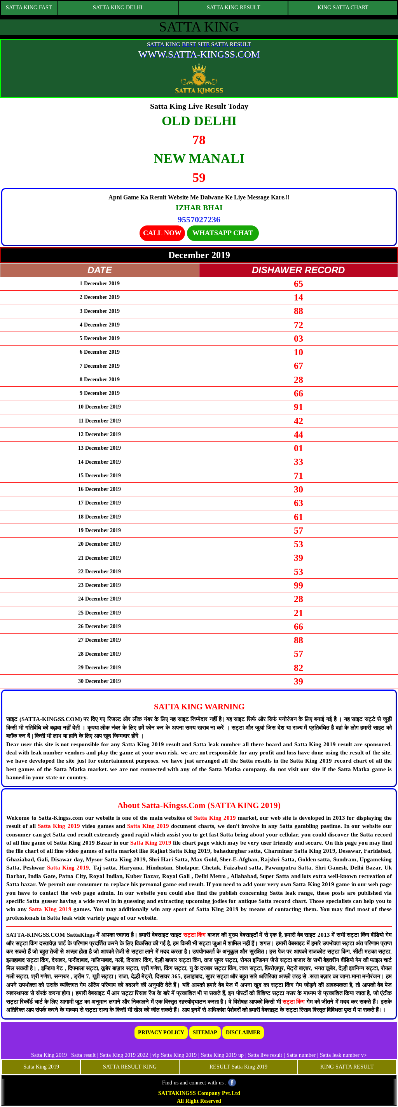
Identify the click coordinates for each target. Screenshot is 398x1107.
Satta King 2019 (215, 818)
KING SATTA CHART (343, 7)
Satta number (301, 1055)
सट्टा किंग (195, 935)
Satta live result (265, 1055)
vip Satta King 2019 (174, 1055)
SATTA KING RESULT (233, 7)
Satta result (83, 1055)
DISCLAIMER (243, 1032)
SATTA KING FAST (29, 7)
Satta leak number (340, 1055)
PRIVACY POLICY (161, 1032)
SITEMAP (205, 1032)
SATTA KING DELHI (118, 7)
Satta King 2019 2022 (124, 1055)
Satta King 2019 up (223, 1055)
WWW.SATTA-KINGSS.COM (199, 54)
